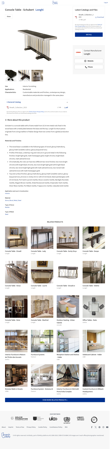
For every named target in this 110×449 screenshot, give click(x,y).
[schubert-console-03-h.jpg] (11, 75)
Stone (7, 200)
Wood (11, 200)
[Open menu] (2, 2)
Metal (15, 200)
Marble (7, 207)
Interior (7, 193)
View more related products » (55, 400)
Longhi (40, 10)
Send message (89, 91)
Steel (19, 200)
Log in (106, 2)
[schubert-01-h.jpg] (24, 75)
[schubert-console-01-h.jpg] (37, 75)
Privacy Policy (40, 112)
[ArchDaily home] (55, 2)
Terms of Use (32, 112)
